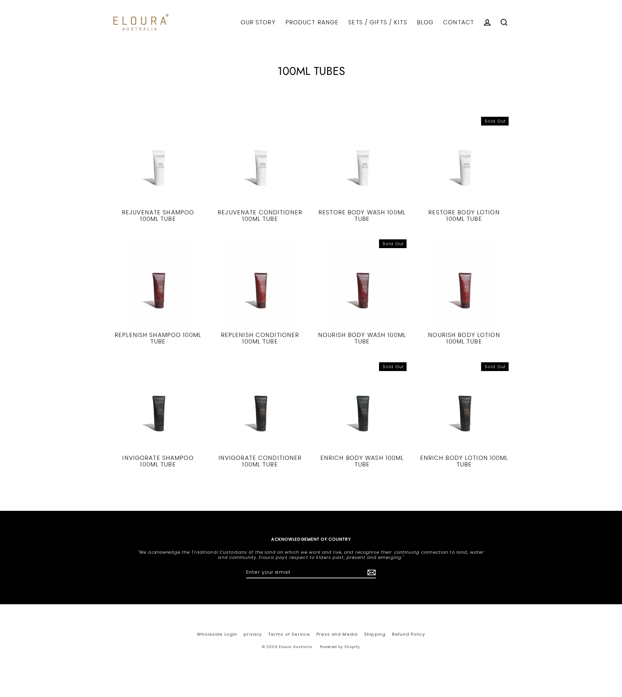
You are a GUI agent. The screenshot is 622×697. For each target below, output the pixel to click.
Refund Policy (408, 634)
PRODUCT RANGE (312, 22)
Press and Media (337, 634)
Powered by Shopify (340, 646)
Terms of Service (289, 634)
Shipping (375, 634)
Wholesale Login (217, 634)
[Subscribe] (370, 572)
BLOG (425, 22)
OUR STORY (258, 22)
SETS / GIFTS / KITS (377, 22)
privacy (253, 634)
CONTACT (458, 22)
